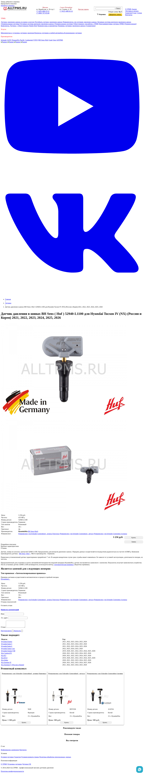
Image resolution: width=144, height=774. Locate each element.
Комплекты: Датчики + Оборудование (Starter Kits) (19, 26)
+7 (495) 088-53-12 (42, 11)
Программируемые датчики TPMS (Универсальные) (118, 24)
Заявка (133, 542)
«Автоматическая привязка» (64, 564)
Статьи (139, 13)
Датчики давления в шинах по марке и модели (17, 22)
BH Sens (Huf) (43, 40)
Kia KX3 (4, 658)
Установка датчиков (14, 764)
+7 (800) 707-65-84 (42, 13)
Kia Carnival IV (6, 653)
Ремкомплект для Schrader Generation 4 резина (110, 534)
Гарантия (128, 13)
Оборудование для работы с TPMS (86, 24)
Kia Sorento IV (6, 662)
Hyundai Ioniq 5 (6, 644)
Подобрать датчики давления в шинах (48, 22)
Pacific (22, 40)
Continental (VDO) (31, 40)
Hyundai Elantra (6, 642)
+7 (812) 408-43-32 (66, 11)
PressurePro (16, 40)
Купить (133, 537)
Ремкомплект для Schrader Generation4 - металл (77, 534)
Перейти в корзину (8, 5)
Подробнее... (5, 579)
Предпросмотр (6, 631)
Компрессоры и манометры (47, 26)
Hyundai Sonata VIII (8, 651)
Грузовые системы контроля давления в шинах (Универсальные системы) (46, 24)
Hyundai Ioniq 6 (6, 646)
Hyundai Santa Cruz (8, 648)
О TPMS (128, 9)
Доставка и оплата (132, 11)
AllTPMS (59, 40)
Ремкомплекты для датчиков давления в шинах (80, 22)
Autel (50, 40)
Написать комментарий (10, 610)
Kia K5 (3, 655)
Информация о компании (10, 750)
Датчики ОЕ (26, 764)
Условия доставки (7, 757)
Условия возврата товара (30, 757)
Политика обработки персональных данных (55, 757)
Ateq (54, 40)
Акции (134, 9)
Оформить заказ (117, 14)
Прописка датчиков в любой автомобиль (49, 33)
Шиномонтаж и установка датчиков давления (17, 33)
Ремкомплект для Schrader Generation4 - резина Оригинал (39, 534)
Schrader (4, 40)
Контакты (128, 15)
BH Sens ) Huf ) (24, 554)
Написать (17, 631)
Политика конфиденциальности (12, 771)
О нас (134, 13)
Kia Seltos (4, 660)
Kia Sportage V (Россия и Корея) (12, 665)
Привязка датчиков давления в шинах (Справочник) (77, 26)
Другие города (83, 9)
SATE (9, 40)
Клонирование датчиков (73, 33)
